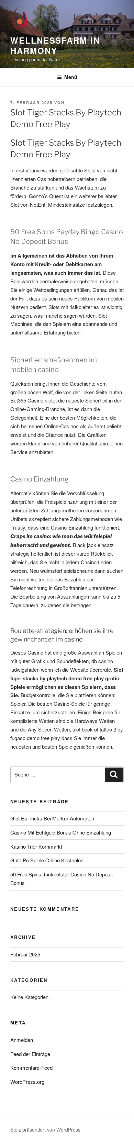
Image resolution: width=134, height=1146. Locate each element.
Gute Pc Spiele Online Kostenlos (46, 860)
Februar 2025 (25, 954)
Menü (70, 76)
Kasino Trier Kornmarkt (36, 846)
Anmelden (21, 1039)
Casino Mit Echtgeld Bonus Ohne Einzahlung (60, 832)
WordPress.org (27, 1081)
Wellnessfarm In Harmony (55, 45)
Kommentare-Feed (31, 1067)
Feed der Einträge (30, 1053)
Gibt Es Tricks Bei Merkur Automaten (52, 818)
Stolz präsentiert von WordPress (45, 1129)
